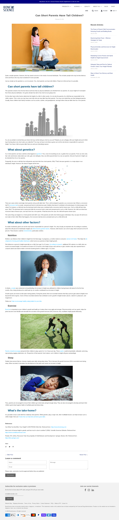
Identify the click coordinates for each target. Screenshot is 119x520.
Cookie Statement (45, 503)
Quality (87, 6)
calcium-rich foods (71, 239)
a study (13, 288)
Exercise (7, 309)
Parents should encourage (12, 351)
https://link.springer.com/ (12, 438)
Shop (113, 6)
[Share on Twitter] (9, 446)
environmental (28, 230)
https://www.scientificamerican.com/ (15, 432)
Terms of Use (27, 503)
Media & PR (58, 503)
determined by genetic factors (41, 228)
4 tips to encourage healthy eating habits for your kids (26, 301)
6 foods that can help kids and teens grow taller (32, 416)
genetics (39, 154)
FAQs (52, 503)
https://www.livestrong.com (58, 427)
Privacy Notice (36, 503)
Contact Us (64, 503)
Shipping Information (18, 503)
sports (62, 351)
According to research (56, 244)
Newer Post (83, 454)
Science (77, 6)
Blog (106, 6)
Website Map (8, 503)
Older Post (10, 454)
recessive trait (13, 205)
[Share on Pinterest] (13, 446)
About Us (96, 6)
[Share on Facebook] (6, 446)
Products (66, 6)
